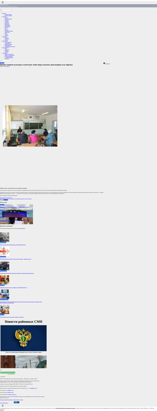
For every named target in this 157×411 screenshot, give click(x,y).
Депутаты (7, 38)
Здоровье (7, 20)
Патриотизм (7, 26)
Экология (7, 58)
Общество (4, 16)
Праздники (7, 32)
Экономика (4, 53)
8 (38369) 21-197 (33, 388)
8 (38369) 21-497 (10, 392)
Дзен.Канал (107, 63)
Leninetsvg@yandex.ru (11, 394)
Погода (6, 27)
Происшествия (5, 47)
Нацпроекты (5, 41)
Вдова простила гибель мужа (6, 197)
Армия (6, 17)
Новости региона (8, 15)
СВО (6, 33)
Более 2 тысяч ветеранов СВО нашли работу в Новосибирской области (13, 244)
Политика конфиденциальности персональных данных (11, 399)
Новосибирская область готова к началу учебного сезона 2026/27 (14, 207)
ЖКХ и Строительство (9, 55)
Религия (6, 35)
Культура (7, 22)
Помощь (6, 29)
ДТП (6, 48)
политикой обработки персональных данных (65, 408)
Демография (7, 43)
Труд (6, 28)
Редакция (7, 66)
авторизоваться (22, 228)
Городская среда (8, 42)
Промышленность (8, 56)
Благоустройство (8, 18)
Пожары (6, 50)
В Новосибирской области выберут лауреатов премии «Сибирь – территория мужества (15, 259)
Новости (4, 13)
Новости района (8, 14)
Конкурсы (7, 23)
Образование (7, 25)
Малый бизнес (8, 45)
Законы (6, 39)
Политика (4, 36)
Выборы (6, 37)
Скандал (6, 52)
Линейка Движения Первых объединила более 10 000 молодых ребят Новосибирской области (17, 273)
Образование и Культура (10, 46)
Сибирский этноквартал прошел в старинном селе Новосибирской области (13, 287)
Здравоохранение (8, 44)
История (6, 21)
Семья (6, 34)
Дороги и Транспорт (9, 54)
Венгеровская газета (4, 4)
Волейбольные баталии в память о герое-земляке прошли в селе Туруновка (16, 198)
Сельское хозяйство (9, 57)
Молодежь (7, 24)
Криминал (7, 49)
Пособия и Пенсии (9, 31)
